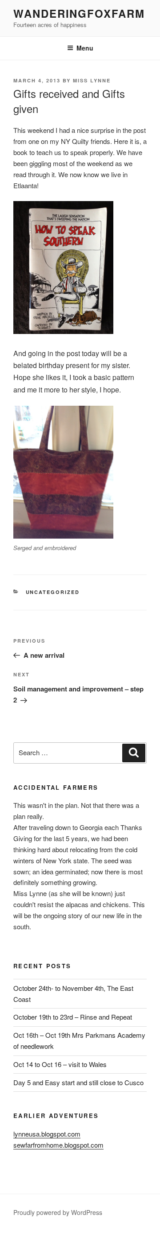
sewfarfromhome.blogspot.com (58, 1144)
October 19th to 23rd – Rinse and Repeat (72, 1016)
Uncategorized (53, 592)
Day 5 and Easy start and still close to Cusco (78, 1082)
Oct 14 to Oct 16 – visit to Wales (60, 1064)
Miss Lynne (92, 80)
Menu (84, 47)
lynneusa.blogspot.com (46, 1133)
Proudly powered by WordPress (57, 1212)
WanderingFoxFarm (79, 13)
